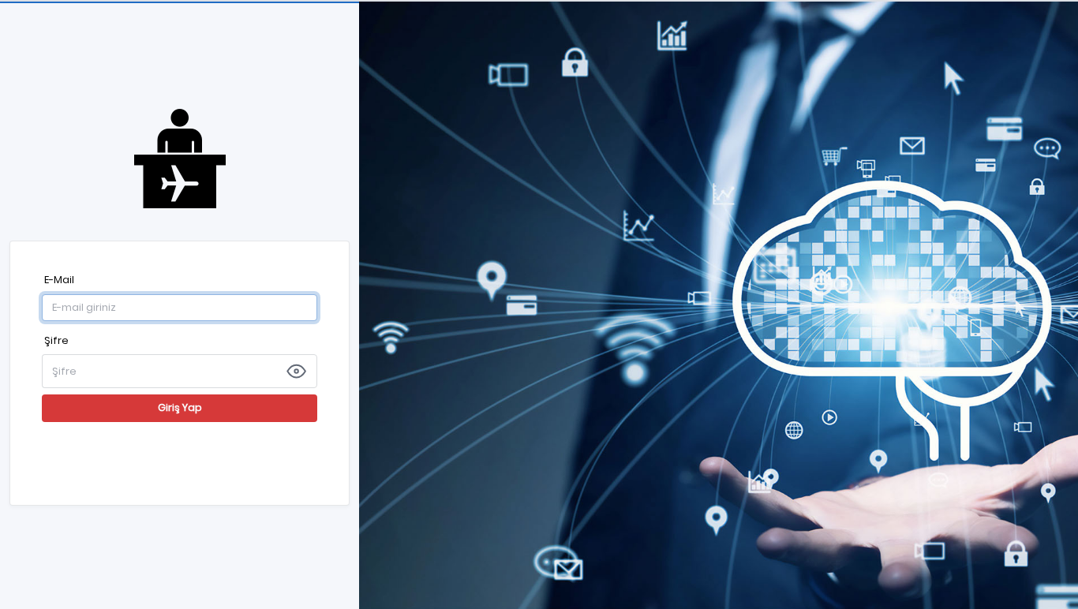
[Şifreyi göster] (296, 371)
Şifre (56, 340)
